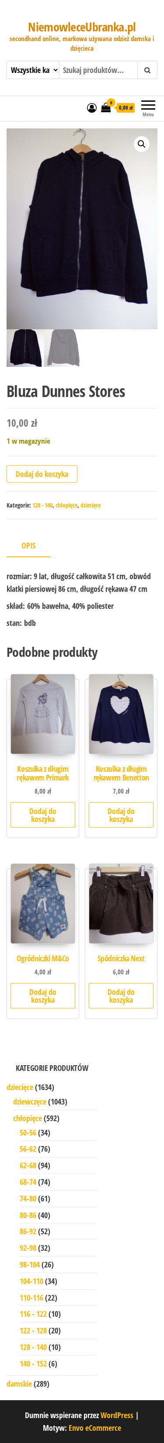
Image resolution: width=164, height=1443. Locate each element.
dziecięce (90, 505)
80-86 (28, 1215)
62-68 (28, 1165)
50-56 (28, 1132)
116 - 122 (33, 1313)
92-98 (28, 1248)
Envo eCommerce (95, 1427)
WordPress (117, 1415)
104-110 (31, 1281)
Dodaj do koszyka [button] (42, 815)
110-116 (31, 1297)
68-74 (28, 1182)
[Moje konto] (92, 107)
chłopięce (66, 505)
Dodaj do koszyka (42, 474)
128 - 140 (42, 505)
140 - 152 (33, 1363)
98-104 (30, 1264)
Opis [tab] (28, 545)
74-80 (28, 1198)
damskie (19, 1383)
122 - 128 (33, 1330)
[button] (142, 144)
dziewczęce (29, 1101)
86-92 (28, 1231)
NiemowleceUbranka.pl (82, 26)
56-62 (28, 1148)
